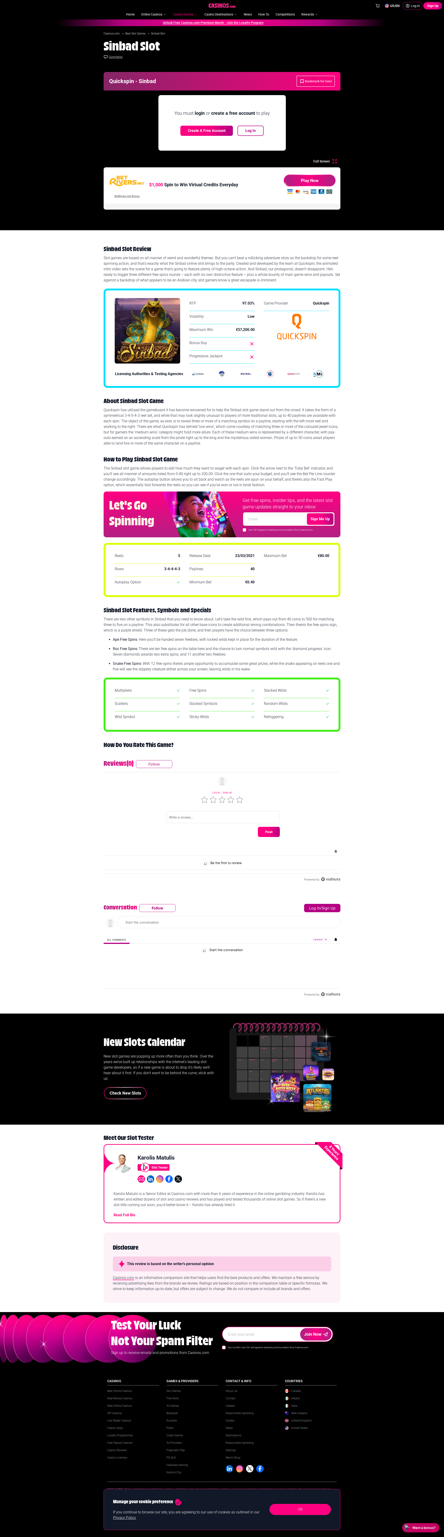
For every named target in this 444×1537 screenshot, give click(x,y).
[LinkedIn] (229, 1473)
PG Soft (171, 1461)
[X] (249, 1473)
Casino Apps (115, 1432)
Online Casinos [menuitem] (151, 14)
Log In (250, 130)
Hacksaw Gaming (177, 1469)
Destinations (233, 1439)
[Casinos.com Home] (222, 5)
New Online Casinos (119, 1410)
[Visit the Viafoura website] (330, 879)
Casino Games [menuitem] (183, 14)
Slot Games (173, 1395)
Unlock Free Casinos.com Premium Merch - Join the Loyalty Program (183, 23)
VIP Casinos (114, 1417)
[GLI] (270, 374)
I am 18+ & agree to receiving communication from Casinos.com (280, 530)
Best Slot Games (135, 33)
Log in (216, 792)
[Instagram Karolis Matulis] (159, 1183)
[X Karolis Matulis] (178, 1183)
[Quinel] (246, 374)
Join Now (312, 1338)
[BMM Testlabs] (294, 374)
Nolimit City (173, 1476)
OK (300, 1509)
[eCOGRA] (197, 374)
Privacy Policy (124, 1517)
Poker (169, 1432)
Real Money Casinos (119, 1402)
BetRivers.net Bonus (127, 196)
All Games (172, 1410)
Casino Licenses (117, 1461)
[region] (222, 821)
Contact (230, 1402)
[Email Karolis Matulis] (141, 1183)
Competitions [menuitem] (285, 14)
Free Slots (172, 1402)
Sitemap (231, 1454)
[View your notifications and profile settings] (335, 851)
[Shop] (377, 5)
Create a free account (206, 130)
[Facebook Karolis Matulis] (169, 1183)
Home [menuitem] (130, 14)
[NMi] (318, 374)
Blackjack (172, 1417)
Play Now (309, 180)
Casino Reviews (117, 1454)
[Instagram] (239, 1473)
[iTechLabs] (221, 374)
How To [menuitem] (263, 14)
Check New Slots (125, 1097)
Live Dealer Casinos (119, 1424)
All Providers (174, 1447)
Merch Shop (233, 1461)
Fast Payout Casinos (120, 1447)
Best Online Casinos (119, 1395)
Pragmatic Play (175, 1454)
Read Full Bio (124, 1219)
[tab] (117, 939)
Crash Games (174, 1439)
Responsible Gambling (240, 1417)
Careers (230, 1410)
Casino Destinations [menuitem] (218, 14)
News (229, 1432)
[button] (204, 800)
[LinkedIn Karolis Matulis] (150, 1183)
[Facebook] (260, 1473)
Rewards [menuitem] (307, 14)
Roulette (171, 1424)
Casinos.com (112, 33)
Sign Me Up (320, 519)
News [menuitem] (248, 14)
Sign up (227, 792)
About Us (231, 1395)
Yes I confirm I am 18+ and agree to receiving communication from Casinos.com (268, 1351)
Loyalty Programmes (120, 1439)
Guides (230, 1424)
